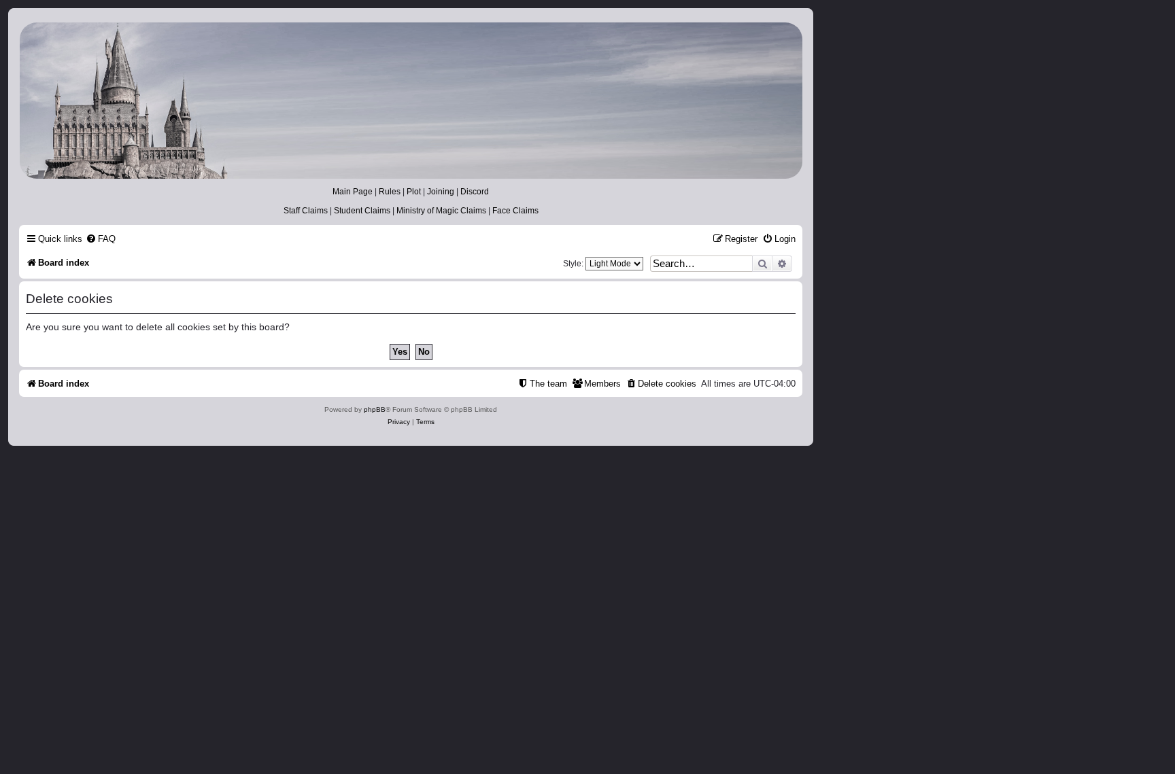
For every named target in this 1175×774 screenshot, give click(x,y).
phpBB (375, 409)
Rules (390, 191)
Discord (474, 191)
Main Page (353, 191)
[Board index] (410, 100)
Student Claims (362, 210)
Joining (440, 191)
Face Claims (515, 210)
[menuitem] (101, 239)
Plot (414, 191)
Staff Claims (306, 210)
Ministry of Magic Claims (441, 210)
